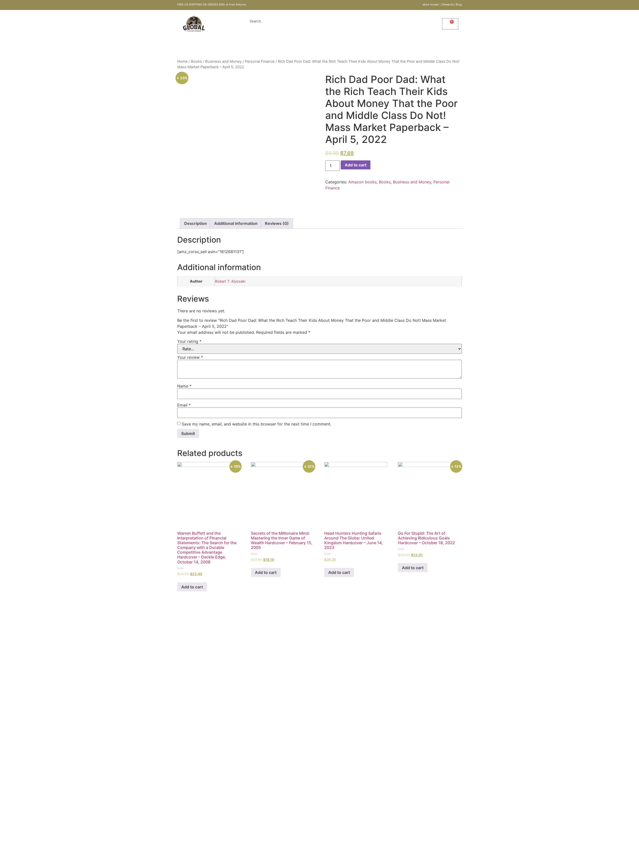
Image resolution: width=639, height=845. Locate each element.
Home (250, 46)
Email (184, 405)
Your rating (189, 341)
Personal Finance (260, 61)
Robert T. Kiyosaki (230, 281)
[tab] (195, 223)
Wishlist (436, 28)
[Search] (398, 21)
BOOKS (319, 46)
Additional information (236, 223)
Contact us (366, 46)
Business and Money (223, 61)
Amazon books (362, 181)
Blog (340, 46)
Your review (190, 357)
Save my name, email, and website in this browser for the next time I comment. (256, 424)
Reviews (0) (277, 223)
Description (195, 223)
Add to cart (355, 164)
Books (196, 61)
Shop (270, 46)
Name (184, 386)
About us (294, 46)
